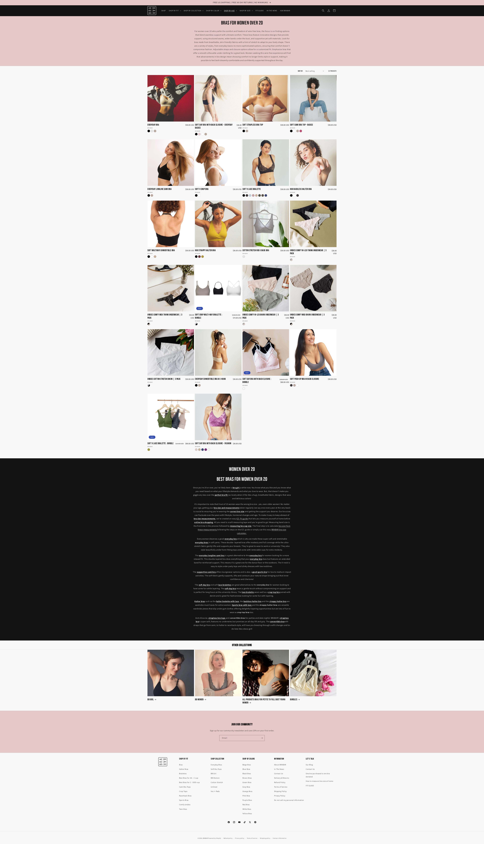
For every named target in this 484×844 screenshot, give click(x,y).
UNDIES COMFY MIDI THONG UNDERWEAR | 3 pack (164, 316)
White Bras (247, 809)
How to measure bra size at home (319, 781)
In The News (279, 769)
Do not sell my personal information (289, 800)
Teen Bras (183, 809)
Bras (181, 765)
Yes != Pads (215, 791)
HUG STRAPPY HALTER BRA (205, 250)
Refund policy (228, 838)
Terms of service (252, 838)
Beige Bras (247, 765)
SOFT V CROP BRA (202, 189)
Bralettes (183, 773)
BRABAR (205, 838)
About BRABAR (280, 765)
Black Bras (247, 773)
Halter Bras (183, 769)
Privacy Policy (279, 796)
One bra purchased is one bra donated (318, 775)
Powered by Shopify (214, 838)
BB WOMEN (199, 699)
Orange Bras (247, 791)
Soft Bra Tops (216, 769)
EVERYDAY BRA (153, 124)
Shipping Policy (280, 791)
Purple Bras (247, 800)
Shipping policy (265, 838)
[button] (174, 10)
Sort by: (300, 71)
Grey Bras (246, 787)
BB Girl (213, 773)
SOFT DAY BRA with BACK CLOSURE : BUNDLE (257, 381)
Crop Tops (183, 791)
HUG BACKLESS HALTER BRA (301, 189)
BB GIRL (150, 699)
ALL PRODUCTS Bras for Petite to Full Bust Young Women (264, 701)
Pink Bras (246, 796)
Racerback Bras (185, 796)
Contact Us (278, 773)
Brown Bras (247, 778)
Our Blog (309, 765)
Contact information (279, 838)
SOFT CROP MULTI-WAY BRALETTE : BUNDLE (208, 316)
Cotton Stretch (217, 782)
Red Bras (246, 804)
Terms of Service (280, 787)
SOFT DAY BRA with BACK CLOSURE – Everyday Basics (214, 126)
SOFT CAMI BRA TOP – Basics (301, 124)
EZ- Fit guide (242, 518)
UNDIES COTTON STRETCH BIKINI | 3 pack (163, 379)
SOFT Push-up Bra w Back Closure (304, 379)
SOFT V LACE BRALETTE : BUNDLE (160, 443)
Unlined (214, 787)
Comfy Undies (184, 804)
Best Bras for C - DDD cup (189, 782)
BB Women (215, 778)
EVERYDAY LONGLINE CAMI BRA (159, 189)
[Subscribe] (262, 738)
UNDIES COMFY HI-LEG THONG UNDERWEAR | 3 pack (308, 252)
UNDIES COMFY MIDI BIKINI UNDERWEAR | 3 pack (307, 316)
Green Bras (247, 782)
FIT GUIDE (310, 785)
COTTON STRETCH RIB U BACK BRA (256, 250)
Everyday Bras (216, 765)
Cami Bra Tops (185, 787)
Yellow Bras (247, 813)
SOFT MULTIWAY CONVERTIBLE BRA (161, 250)
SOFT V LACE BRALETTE (252, 189)
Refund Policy (279, 782)
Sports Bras (184, 800)
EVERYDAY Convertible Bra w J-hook (210, 379)
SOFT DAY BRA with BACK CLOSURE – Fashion (213, 443)
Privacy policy (239, 838)
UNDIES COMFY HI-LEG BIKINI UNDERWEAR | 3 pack (261, 316)
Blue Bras (246, 769)
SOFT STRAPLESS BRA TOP (253, 124)
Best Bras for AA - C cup (188, 778)
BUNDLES (293, 699)
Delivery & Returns (281, 778)
